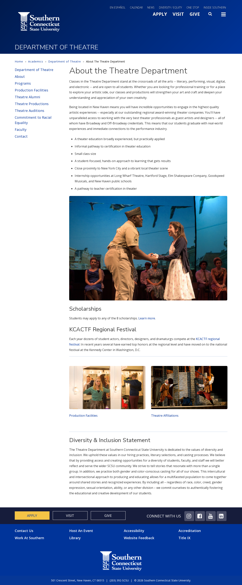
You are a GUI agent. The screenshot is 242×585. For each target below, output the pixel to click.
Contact (21, 136)
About (20, 76)
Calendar (136, 7)
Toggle (223, 15)
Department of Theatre (64, 61)
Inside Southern (215, 7)
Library (75, 538)
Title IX (184, 538)
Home (19, 61)
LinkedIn (221, 516)
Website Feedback (139, 538)
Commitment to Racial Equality (33, 120)
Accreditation (189, 530)
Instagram (189, 516)
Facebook (200, 516)
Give (195, 14)
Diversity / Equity (170, 7)
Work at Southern (29, 538)
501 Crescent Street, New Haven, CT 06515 (77, 580)
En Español (117, 7)
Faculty (20, 129)
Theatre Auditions (29, 110)
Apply (160, 14)
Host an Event (81, 530)
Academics (35, 61)
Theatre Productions (32, 103)
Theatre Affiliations (164, 415)
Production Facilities (31, 90)
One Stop (192, 7)
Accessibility (134, 530)
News (150, 7)
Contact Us (24, 531)
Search (210, 15)
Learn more (146, 318)
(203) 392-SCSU (119, 580)
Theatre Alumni (27, 97)
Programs (23, 83)
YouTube (211, 516)
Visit (178, 14)
